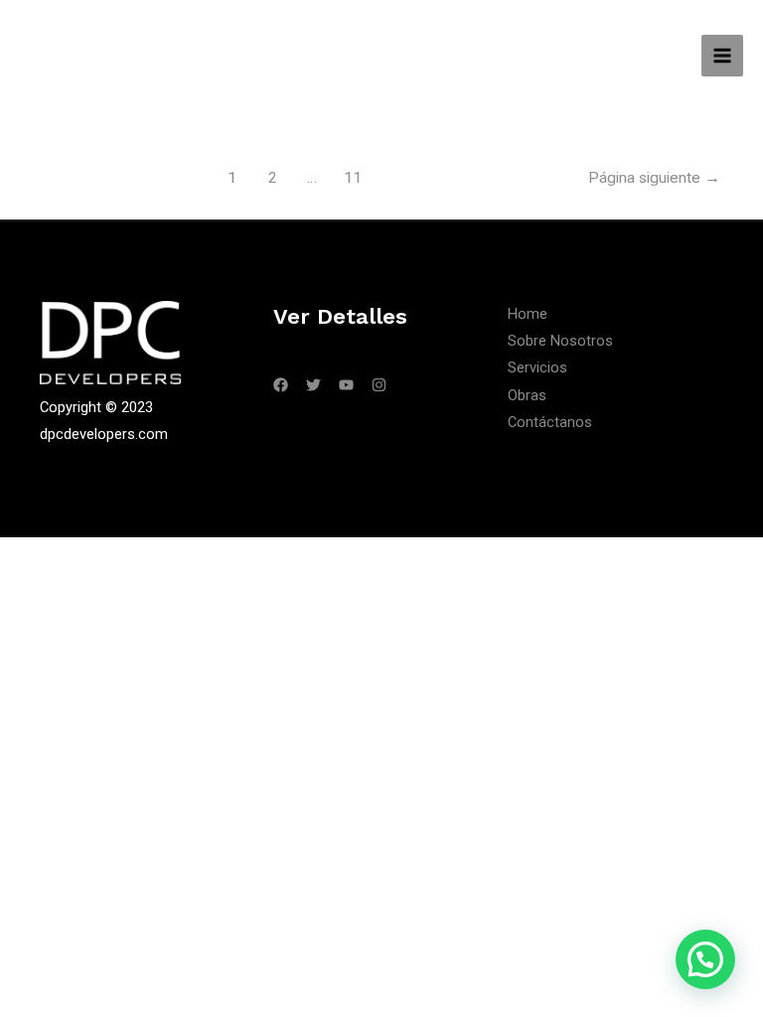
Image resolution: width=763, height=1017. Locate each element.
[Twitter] (313, 384)
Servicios (537, 367)
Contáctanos (550, 422)
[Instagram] (379, 384)
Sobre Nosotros (560, 341)
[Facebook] (280, 384)
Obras (527, 395)
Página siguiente (654, 178)
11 (353, 178)
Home (527, 314)
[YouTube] (346, 384)
